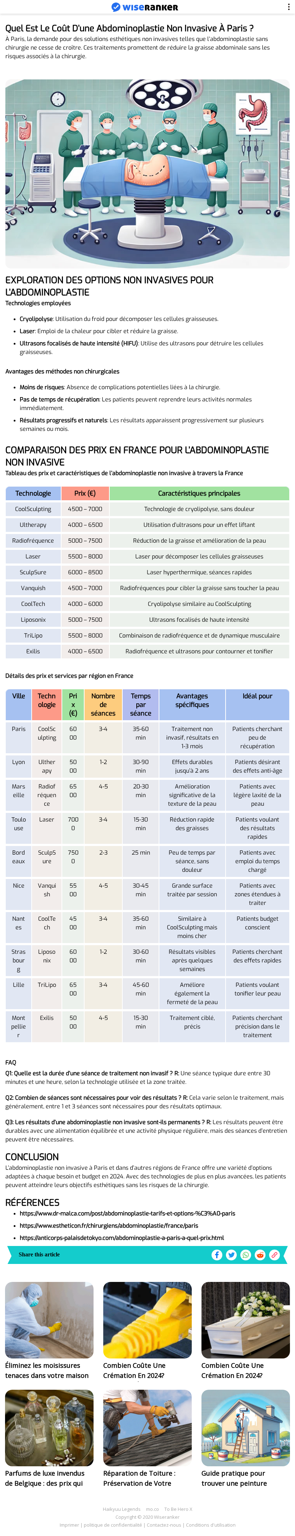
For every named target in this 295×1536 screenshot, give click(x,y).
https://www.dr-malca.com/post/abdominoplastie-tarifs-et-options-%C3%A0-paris (127, 1213)
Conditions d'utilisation (211, 1525)
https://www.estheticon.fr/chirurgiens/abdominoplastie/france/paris (109, 1225)
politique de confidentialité (113, 1525)
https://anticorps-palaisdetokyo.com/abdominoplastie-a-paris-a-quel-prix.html (122, 1238)
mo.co (152, 1509)
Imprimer (69, 1525)
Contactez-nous (164, 1525)
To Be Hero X (178, 1509)
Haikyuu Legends (122, 1509)
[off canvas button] (13, 7)
